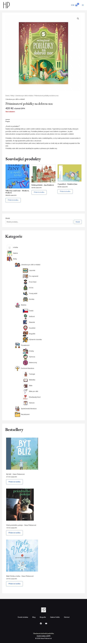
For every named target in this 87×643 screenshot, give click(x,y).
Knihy (12, 96)
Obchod (66, 617)
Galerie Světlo (55, 617)
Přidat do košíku (14, 482)
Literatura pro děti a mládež (24, 96)
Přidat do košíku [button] (13, 200)
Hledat (7, 218)
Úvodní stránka (23, 617)
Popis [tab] (8, 121)
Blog (33, 617)
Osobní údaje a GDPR (43, 636)
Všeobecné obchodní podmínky (43, 633)
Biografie (43, 617)
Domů (7, 96)
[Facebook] (41, 623)
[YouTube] (46, 623)
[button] (78, 18)
